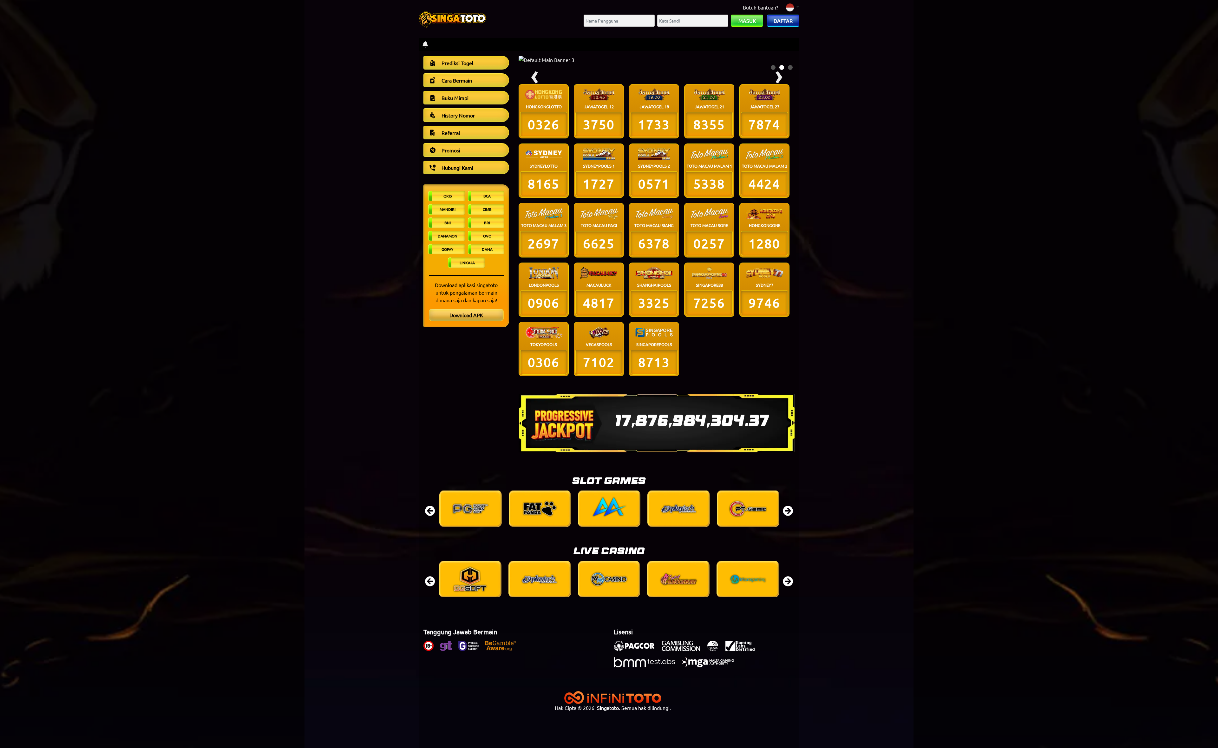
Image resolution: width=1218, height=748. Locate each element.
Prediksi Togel (457, 63)
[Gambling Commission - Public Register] (684, 649)
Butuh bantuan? (760, 7)
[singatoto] (452, 18)
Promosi (451, 150)
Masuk (747, 20)
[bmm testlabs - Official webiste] (647, 665)
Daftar (783, 20)
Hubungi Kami (457, 167)
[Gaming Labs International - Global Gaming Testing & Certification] (743, 649)
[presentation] (430, 508)
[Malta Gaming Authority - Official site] (711, 665)
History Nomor (458, 115)
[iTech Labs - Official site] (715, 649)
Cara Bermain (457, 80)
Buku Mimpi (455, 98)
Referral (451, 133)
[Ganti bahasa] (792, 7)
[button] (773, 67)
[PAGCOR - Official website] (637, 649)
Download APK (466, 315)
